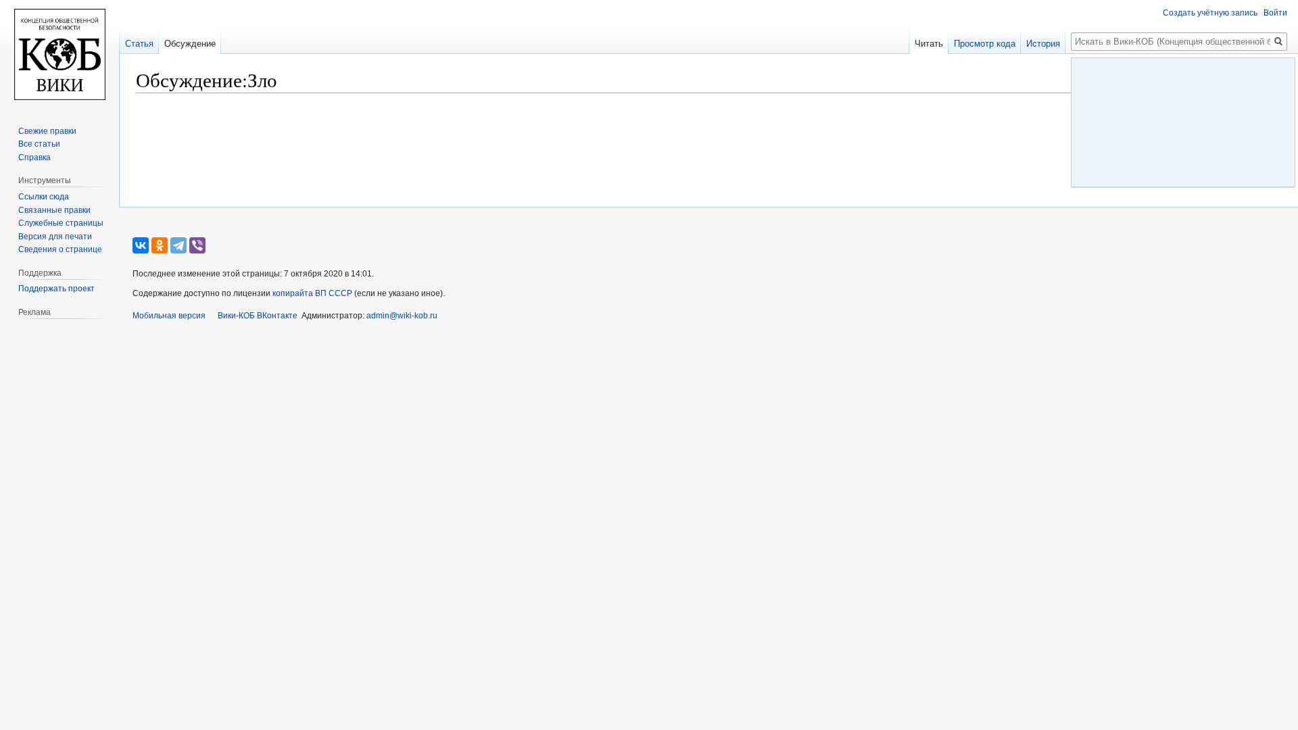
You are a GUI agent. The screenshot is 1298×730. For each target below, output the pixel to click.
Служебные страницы (60, 223)
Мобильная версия (169, 315)
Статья (139, 44)
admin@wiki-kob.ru (401, 315)
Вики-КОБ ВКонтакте (257, 315)
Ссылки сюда (43, 196)
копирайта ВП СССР (312, 293)
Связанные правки (54, 210)
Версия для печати (55, 236)
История (1043, 44)
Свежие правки (47, 131)
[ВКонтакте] (141, 245)
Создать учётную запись (1210, 13)
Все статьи (39, 144)
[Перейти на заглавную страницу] (59, 54)
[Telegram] (178, 245)
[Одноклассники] (159, 245)
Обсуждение (190, 44)
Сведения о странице (60, 249)
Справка (34, 157)
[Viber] (197, 245)
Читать (929, 44)
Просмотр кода (984, 44)
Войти (1275, 13)
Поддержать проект (56, 288)
